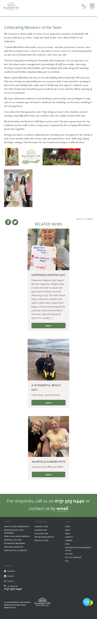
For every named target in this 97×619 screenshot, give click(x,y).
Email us (10, 581)
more (48, 325)
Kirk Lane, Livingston (13, 546)
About (68, 530)
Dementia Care (41, 526)
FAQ (66, 560)
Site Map (69, 553)
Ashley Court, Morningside (16, 526)
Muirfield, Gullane (12, 539)
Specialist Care (41, 540)
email (62, 508)
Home (67, 526)
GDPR (67, 544)
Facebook (10, 571)
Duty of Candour (73, 557)
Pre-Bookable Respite (44, 537)
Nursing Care (40, 530)
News (67, 533)
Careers (68, 540)
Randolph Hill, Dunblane (15, 550)
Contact (69, 537)
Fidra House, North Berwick (17, 536)
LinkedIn (10, 576)
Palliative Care (41, 533)
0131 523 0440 (69, 500)
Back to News (84, 219)
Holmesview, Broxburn (14, 543)
